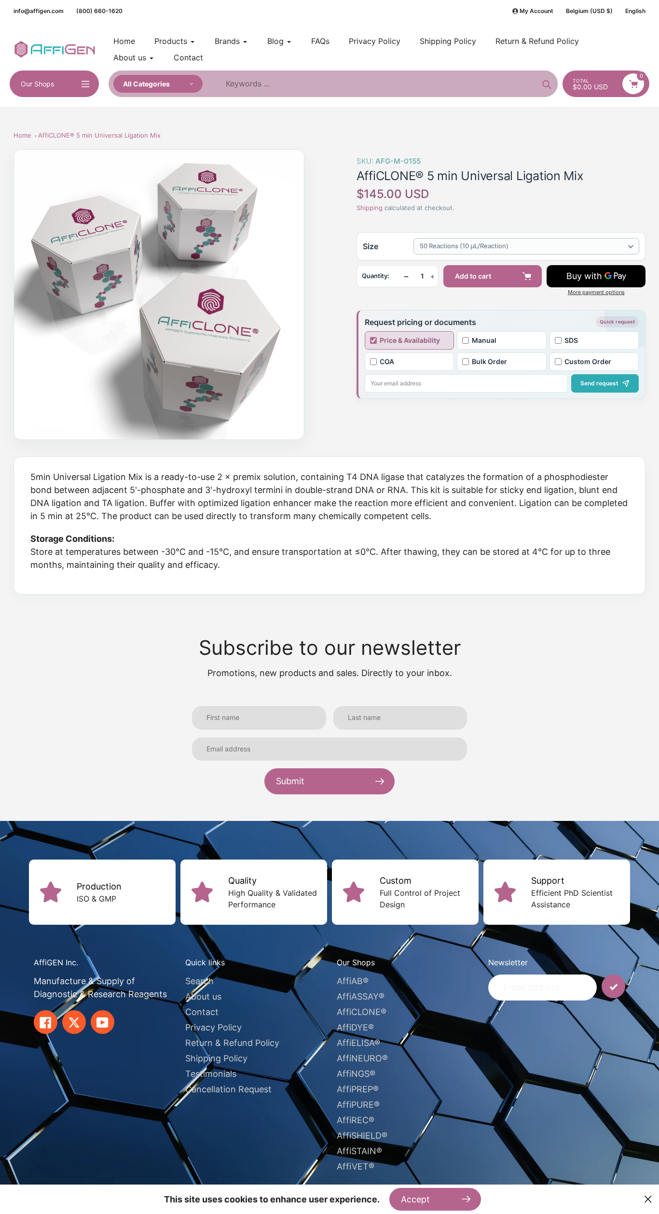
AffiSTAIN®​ (359, 1151)
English (635, 10)
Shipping (370, 208)
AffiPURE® (358, 1105)
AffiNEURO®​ (362, 1058)
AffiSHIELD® (362, 1135)
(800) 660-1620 (99, 10)
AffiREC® (355, 1120)
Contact (202, 1012)
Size (370, 246)
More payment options (596, 292)
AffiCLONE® (361, 1012)
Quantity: (375, 276)
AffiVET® (355, 1166)
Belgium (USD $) (589, 10)
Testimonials (210, 1074)
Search (199, 981)
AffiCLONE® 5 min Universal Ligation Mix (99, 135)
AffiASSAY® (360, 996)
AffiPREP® (358, 1089)
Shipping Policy (216, 1058)
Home (22, 135)
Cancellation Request (228, 1089)
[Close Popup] (648, 1199)
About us (203, 996)
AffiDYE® (355, 1027)
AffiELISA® (358, 1043)
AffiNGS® (356, 1074)
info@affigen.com (39, 10)
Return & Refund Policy (232, 1043)
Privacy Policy (213, 1027)
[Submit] (613, 986)
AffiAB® (353, 981)
